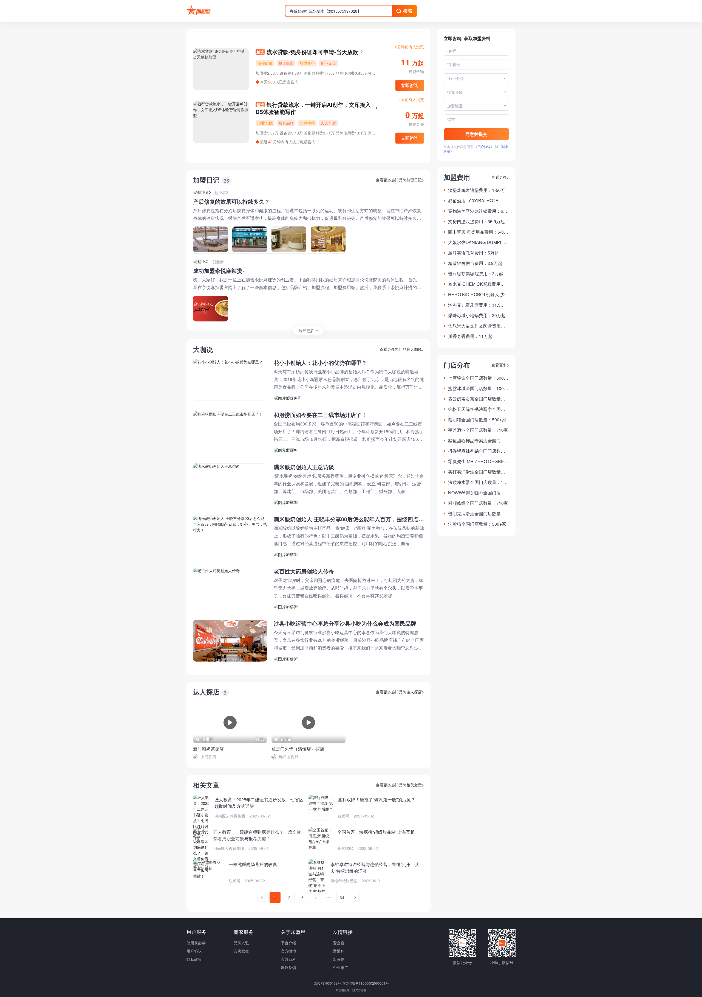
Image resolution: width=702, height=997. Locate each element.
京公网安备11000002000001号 (365, 983)
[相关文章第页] (262, 897)
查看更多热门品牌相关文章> (400, 785)
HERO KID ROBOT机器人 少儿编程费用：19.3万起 (478, 294)
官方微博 (288, 951)
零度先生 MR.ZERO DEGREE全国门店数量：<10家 (477, 461)
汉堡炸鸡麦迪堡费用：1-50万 (476, 190)
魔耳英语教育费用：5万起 (473, 253)
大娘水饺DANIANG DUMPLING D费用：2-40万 (477, 242)
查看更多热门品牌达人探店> (400, 691)
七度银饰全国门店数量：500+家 (476, 378)
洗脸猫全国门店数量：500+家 (477, 524)
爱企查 (338, 943)
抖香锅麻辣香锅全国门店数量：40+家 (474, 451)
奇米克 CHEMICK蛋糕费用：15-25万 (477, 284)
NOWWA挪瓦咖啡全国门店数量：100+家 (476, 492)
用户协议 (194, 951)
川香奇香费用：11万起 (470, 336)
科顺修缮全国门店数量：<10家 (478, 503)
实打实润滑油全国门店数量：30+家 (478, 472)
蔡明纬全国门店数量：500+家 (477, 419)
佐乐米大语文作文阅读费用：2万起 (478, 326)
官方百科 (288, 959)
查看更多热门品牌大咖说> (402, 349)
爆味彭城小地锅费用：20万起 (477, 315)
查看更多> (500, 177)
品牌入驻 (241, 943)
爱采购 (338, 951)
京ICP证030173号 (328, 983)
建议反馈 (288, 967)
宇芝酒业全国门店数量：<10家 (478, 430)
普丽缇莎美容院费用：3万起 (475, 273)
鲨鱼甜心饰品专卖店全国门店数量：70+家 (476, 440)
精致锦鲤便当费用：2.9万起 (475, 263)
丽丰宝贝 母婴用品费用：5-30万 (477, 232)
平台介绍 (288, 943)
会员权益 (241, 951)
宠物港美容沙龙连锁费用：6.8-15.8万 (478, 211)
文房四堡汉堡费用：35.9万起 (476, 221)
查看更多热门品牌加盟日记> (400, 180)
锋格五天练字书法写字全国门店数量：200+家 (476, 409)
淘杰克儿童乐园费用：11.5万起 (476, 305)
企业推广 (340, 967)
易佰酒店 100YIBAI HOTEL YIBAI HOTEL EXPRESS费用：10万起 (478, 200)
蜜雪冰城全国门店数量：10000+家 (478, 388)
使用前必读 (196, 943)
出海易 (338, 959)
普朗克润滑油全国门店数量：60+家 (478, 513)
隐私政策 (194, 959)
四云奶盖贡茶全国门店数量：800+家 (478, 399)
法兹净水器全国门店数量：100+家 (478, 482)
